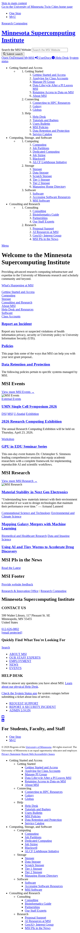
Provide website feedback (17, 584)
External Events (11, 399)
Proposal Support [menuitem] (43, 228)
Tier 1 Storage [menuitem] (41, 179)
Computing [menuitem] (39, 144)
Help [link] (28, 113)
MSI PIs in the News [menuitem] (45, 239)
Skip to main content (14, 3)
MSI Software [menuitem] (41, 200)
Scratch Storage (34, 865)
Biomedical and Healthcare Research (24, 536)
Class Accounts (11, 316)
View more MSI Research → (19, 481)
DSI (4, 413)
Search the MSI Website (16, 49)
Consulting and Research (17, 302)
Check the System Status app (19, 693)
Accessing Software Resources (44, 886)
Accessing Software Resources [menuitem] (51, 197)
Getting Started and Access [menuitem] (49, 74)
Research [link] (30, 225)
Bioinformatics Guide (38, 903)
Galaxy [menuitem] (37, 106)
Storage (6, 299)
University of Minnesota (38, 747)
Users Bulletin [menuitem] (41, 123)
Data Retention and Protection (26, 364)
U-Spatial (19, 413)
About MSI (9, 306)
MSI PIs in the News (37, 928)
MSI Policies (33, 816)
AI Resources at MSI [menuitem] (45, 232)
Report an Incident (17, 324)
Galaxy (29, 795)
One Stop (15, 13)
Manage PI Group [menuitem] (44, 81)
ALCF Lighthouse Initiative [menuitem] (50, 162)
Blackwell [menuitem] (39, 158)
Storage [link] (29, 165)
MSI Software (33, 889)
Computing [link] (32, 141)
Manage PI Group (36, 774)
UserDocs (45, 57)
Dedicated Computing (38, 840)
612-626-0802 (10, 629)
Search (6, 647)
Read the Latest (11, 568)
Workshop (8, 439)
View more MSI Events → (18, 392)
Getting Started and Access (18, 292)
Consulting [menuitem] (39, 211)
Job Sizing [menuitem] (39, 155)
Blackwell (31, 847)
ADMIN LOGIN (20, 710)
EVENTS (15, 668)
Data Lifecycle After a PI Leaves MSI (48, 778)
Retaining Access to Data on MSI (45, 781)
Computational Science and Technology (26, 513)
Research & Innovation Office (20, 591)
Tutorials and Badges (38, 809)
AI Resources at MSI (38, 921)
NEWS (13, 664)
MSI (10, 413)
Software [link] (30, 190)
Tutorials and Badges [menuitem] (45, 120)
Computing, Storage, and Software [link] (30, 137)
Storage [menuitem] (37, 169)
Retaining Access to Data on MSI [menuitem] (53, 92)
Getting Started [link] (34, 71)
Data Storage (33, 861)
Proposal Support (35, 917)
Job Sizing (31, 844)
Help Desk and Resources (17, 309)
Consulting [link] (31, 207)
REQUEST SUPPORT (23, 703)
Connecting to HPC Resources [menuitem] (51, 102)
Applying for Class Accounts (42, 771)
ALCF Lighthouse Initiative (42, 851)
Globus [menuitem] (37, 109)
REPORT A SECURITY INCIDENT (32, 706)
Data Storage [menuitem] (41, 172)
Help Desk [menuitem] (39, 116)
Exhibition (32, 413)
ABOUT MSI (18, 654)
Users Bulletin (33, 812)
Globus (29, 798)
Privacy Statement (11, 754)
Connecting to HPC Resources (44, 791)
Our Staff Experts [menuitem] (43, 221)
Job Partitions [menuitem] (41, 148)
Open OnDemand (13, 57)
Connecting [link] (32, 99)
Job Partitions (33, 837)
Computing (8, 295)
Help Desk (62, 57)
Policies (7, 346)
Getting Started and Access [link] (25, 67)
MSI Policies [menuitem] (40, 127)
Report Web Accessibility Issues (38, 754)
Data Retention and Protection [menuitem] (51, 130)
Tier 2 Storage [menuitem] (41, 183)
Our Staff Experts (35, 910)
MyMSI (29, 57)
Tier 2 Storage (33, 872)
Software (7, 313)
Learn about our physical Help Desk (37, 685)
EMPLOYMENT (20, 661)
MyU (12, 16)
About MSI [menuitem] (40, 95)
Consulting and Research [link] (24, 204)
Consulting (31, 900)
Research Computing (14, 23)
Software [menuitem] (38, 193)
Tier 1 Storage (33, 868)
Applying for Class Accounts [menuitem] (50, 78)
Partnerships (32, 907)
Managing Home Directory (41, 875)
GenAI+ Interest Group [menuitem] (47, 235)
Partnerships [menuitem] (40, 218)
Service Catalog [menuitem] (42, 134)
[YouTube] (40, 717)
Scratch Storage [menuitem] (42, 176)
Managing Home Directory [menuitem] (49, 186)
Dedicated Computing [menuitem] (46, 151)
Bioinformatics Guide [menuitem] (46, 214)
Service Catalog (34, 823)
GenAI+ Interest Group (39, 924)
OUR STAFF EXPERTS (25, 657)
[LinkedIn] (40, 720)
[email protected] (12, 632)
